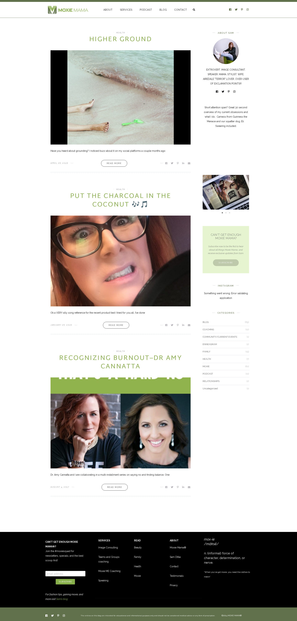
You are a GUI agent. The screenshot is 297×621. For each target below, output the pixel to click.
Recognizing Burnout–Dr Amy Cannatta (120, 362)
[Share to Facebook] (166, 163)
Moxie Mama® (178, 547)
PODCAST (146, 9)
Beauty (138, 547)
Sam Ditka (175, 557)
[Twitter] (236, 10)
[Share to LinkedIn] (183, 163)
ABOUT (108, 9)
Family (137, 557)
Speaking (103, 580)
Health (137, 566)
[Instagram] (247, 10)
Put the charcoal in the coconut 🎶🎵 (120, 200)
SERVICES (126, 9)
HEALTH (120, 33)
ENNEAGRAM (210, 344)
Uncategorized (210, 388)
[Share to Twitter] (172, 163)
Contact (174, 566)
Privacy (174, 585)
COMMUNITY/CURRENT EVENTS (220, 337)
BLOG (163, 9)
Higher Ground (120, 40)
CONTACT (180, 9)
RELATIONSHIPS (211, 381)
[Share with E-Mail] (189, 163)
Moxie (137, 575)
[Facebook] (230, 10)
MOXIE (225, 184)
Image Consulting (108, 547)
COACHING (208, 329)
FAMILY (206, 351)
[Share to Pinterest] (178, 163)
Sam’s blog (62, 599)
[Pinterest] (242, 10)
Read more (114, 163)
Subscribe (226, 263)
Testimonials (177, 575)
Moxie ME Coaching (109, 571)
